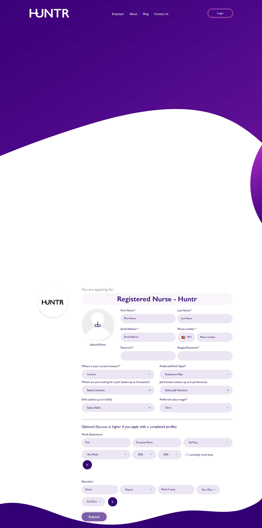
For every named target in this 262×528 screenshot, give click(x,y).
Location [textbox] (91, 374)
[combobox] (118, 372)
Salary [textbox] (168, 407)
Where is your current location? (101, 366)
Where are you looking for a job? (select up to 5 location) (116, 382)
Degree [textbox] (129, 489)
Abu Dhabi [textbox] (92, 454)
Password (127, 347)
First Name (128, 310)
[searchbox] (119, 390)
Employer (118, 14)
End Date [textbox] (92, 501)
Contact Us (161, 14)
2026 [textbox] (140, 454)
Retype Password (188, 347)
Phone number (187, 329)
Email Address (130, 329)
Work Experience (92, 434)
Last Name (185, 310)
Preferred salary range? (173, 399)
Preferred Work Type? (173, 366)
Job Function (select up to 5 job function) (183, 382)
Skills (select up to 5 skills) (97, 399)
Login (220, 13)
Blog (145, 14)
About (133, 14)
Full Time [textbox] (193, 442)
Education (87, 481)
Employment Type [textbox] (174, 374)
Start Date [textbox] (207, 489)
